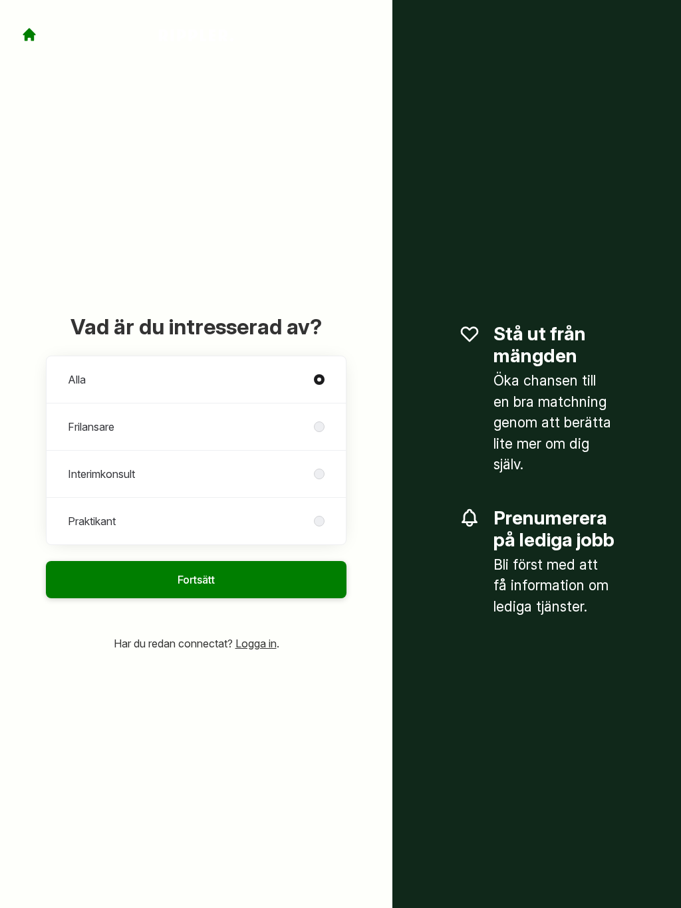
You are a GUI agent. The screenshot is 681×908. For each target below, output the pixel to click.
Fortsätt (196, 579)
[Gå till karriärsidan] (29, 35)
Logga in (256, 643)
